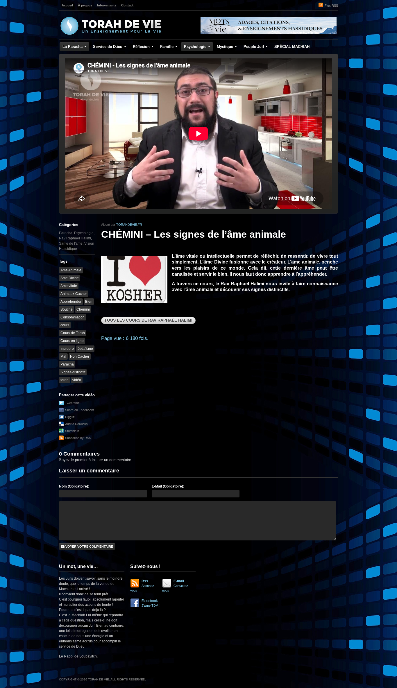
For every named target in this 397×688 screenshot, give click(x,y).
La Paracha (72, 46)
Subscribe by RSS (78, 438)
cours (64, 325)
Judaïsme (85, 349)
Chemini (83, 309)
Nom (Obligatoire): (74, 486)
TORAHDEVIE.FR (129, 224)
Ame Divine (69, 278)
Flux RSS (331, 5)
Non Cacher (79, 356)
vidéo (76, 380)
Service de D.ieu (107, 46)
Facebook (151, 603)
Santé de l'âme (71, 243)
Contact (127, 5)
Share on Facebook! (79, 410)
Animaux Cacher (73, 294)
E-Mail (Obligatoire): (168, 486)
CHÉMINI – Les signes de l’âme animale (193, 234)
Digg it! (70, 417)
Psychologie (195, 46)
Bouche (66, 309)
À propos (85, 5)
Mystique (225, 46)
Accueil (67, 5)
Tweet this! (72, 403)
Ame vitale (68, 286)
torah (64, 380)
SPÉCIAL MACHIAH (292, 46)
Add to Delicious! (77, 424)
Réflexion (141, 46)
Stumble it (72, 431)
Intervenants (106, 5)
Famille (167, 46)
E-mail (175, 585)
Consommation (72, 317)
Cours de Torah (72, 333)
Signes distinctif (72, 372)
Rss (142, 585)
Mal (63, 356)
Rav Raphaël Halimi (75, 238)
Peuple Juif (254, 46)
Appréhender (70, 302)
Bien (88, 302)
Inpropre (67, 349)
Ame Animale (70, 270)
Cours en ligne (72, 341)
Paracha (65, 233)
